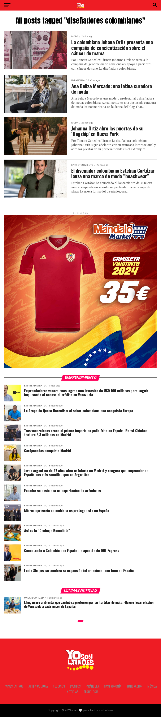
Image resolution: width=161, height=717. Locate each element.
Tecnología (90, 691)
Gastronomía (112, 686)
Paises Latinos (13, 686)
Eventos (75, 686)
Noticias (72, 691)
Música (152, 686)
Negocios (59, 686)
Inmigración (134, 686)
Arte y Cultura (38, 686)
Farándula (92, 686)
